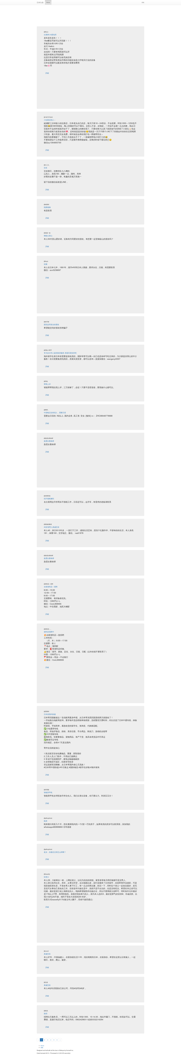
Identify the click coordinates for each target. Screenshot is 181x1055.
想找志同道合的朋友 (51, 324)
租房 (45, 821)
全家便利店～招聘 (50, 586)
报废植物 (47, 207)
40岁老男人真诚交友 (51, 527)
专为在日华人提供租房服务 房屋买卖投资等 (60, 353)
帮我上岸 (47, 384)
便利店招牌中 (49, 631)
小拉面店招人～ (50, 120)
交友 (45, 167)
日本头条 (40, 2)
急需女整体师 (49, 441)
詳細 (47, 73)
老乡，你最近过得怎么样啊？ (55, 852)
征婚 (45, 264)
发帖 (144, 2)
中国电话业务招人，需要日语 (55, 412)
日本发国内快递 (50, 714)
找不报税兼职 (49, 498)
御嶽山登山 (48, 235)
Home (48, 2)
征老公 (46, 877)
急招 (45, 1013)
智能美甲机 (48, 792)
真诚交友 (47, 954)
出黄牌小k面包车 (50, 34)
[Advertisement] (90, 13)
